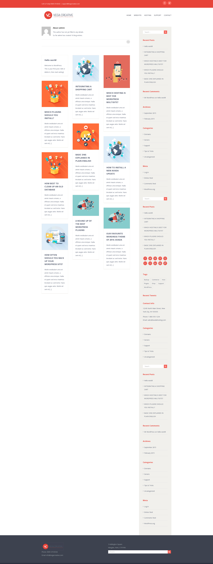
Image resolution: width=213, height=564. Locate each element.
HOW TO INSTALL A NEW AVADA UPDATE (116, 170)
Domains (147, 134)
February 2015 (149, 119)
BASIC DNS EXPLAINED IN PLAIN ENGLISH (83, 157)
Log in (146, 172)
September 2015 (150, 113)
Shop (153, 283)
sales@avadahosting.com (157, 320)
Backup (146, 280)
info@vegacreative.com (54, 555)
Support (147, 145)
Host (163, 280)
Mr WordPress (149, 98)
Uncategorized (149, 157)
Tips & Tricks (149, 151)
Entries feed (148, 178)
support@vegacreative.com (71, 4)
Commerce (155, 280)
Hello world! (50, 60)
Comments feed (150, 184)
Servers (147, 140)
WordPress (148, 287)
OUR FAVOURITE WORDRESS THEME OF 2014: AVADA (115, 236)
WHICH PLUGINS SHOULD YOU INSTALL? (52, 115)
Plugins (146, 283)
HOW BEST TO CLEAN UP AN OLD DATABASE (53, 186)
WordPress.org (149, 189)
